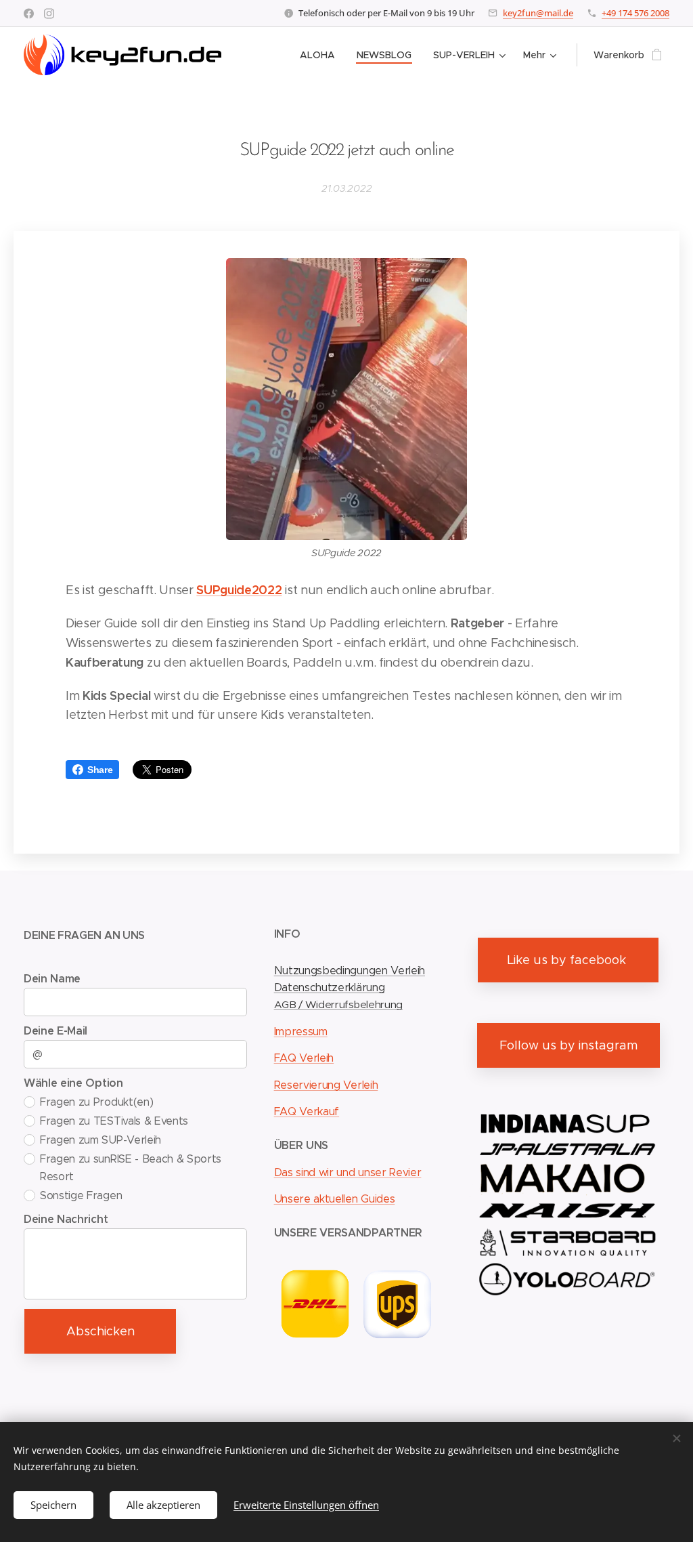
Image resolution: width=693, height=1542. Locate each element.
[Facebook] (28, 13)
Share (99, 769)
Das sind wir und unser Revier (348, 1172)
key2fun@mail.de (538, 13)
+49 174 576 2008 (635, 13)
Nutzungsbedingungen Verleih (349, 970)
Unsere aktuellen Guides (334, 1198)
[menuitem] (321, 55)
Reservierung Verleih (326, 1085)
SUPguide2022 (239, 590)
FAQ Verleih (304, 1057)
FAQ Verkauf (306, 1111)
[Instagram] (49, 13)
